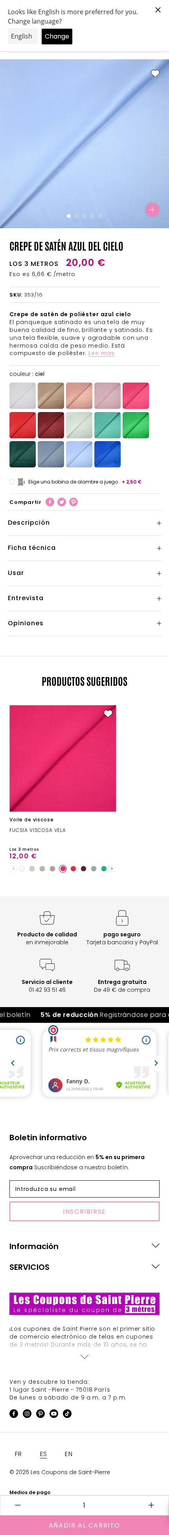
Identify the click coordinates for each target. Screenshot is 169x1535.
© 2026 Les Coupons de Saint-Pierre (59, 1472)
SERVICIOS (29, 1267)
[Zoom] (152, 209)
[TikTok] (67, 1415)
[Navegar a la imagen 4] (92, 216)
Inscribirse (84, 1211)
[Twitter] (61, 502)
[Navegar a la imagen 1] (69, 216)
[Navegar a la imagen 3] (84, 216)
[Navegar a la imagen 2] (77, 216)
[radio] (22, 396)
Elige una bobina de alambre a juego (84, 481)
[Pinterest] (73, 502)
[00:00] (84, 143)
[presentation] (112, 869)
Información (34, 1246)
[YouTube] (54, 1415)
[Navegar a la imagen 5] (100, 216)
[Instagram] (27, 1415)
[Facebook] (50, 502)
